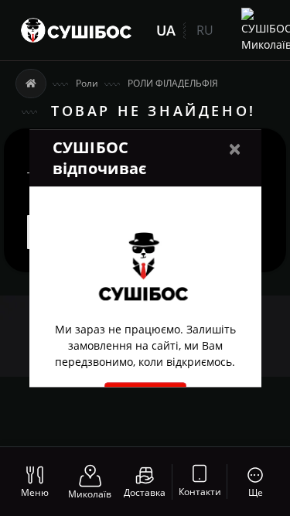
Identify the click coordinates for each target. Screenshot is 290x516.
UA (166, 30)
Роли (87, 83)
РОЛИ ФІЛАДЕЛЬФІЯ (173, 83)
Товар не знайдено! (153, 110)
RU (204, 30)
